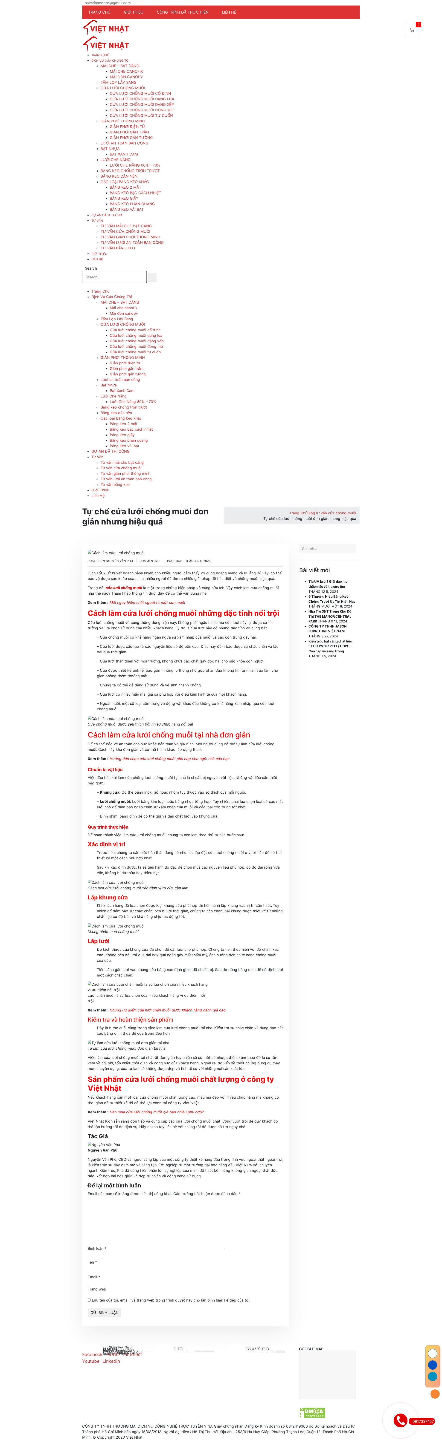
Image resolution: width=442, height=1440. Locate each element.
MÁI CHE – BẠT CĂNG (120, 65)
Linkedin (111, 1361)
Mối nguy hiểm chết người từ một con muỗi (147, 602)
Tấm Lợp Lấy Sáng (119, 82)
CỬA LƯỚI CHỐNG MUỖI (123, 88)
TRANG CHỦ (99, 12)
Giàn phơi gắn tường (131, 137)
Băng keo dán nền (119, 176)
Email (94, 1277)
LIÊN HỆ (229, 12)
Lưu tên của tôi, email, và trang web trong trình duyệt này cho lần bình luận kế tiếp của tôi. (171, 1300)
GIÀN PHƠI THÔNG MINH (123, 121)
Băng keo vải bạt (127, 209)
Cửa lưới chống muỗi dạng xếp (142, 104)
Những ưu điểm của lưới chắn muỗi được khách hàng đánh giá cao (168, 1010)
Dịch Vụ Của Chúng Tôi (110, 60)
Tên (92, 1262)
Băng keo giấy (124, 198)
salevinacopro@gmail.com (108, 2)
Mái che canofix (126, 71)
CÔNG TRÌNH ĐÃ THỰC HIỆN (183, 12)
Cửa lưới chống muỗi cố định (140, 93)
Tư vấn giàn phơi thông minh (130, 237)
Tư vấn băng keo (118, 248)
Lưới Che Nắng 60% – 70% (135, 165)
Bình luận (97, 1248)
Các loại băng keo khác (125, 181)
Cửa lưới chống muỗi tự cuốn (141, 115)
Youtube (90, 1361)
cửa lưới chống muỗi (124, 587)
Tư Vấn (97, 220)
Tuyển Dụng (183, 1351)
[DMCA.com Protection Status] (310, 1413)
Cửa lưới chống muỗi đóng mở (141, 110)
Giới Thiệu (99, 254)
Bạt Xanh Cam (124, 154)
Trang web (97, 1289)
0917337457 (423, 1421)
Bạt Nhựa (110, 148)
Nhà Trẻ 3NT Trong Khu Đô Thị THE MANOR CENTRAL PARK (329, 616)
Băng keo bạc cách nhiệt (135, 192)
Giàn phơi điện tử (127, 126)
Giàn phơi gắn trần (129, 132)
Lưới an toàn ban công (124, 143)
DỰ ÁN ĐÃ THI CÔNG (106, 215)
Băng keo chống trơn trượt (130, 170)
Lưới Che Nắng (116, 159)
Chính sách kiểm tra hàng (260, 1352)
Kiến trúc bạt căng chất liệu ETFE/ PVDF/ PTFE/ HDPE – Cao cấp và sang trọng (330, 646)
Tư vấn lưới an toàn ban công (132, 242)
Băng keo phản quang (132, 204)
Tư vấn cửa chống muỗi (125, 231)
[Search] (152, 277)
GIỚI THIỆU (133, 12)
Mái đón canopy (126, 77)
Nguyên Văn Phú (102, 1150)
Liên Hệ (97, 259)
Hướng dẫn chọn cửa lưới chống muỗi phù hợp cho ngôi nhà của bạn (170, 758)
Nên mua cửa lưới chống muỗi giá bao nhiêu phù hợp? (157, 1112)
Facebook (92, 1354)
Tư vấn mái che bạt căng (126, 226)
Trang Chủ (100, 55)
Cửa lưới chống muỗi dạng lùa (142, 99)
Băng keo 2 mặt (125, 187)
